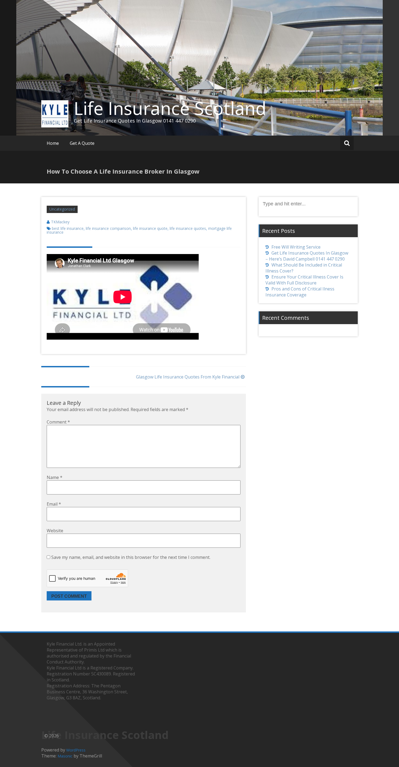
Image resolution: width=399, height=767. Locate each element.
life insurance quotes (188, 228)
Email (54, 504)
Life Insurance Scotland (170, 108)
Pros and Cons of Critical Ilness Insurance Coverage (299, 292)
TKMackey (60, 221)
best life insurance (68, 228)
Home (53, 143)
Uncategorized (62, 209)
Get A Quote (82, 143)
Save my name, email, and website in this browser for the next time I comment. (130, 557)
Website (55, 531)
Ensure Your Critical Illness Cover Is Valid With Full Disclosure (304, 280)
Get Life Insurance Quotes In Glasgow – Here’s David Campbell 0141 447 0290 (306, 256)
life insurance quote (150, 228)
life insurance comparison (108, 228)
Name (54, 477)
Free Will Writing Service (296, 247)
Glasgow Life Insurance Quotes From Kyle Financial (187, 377)
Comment (58, 422)
